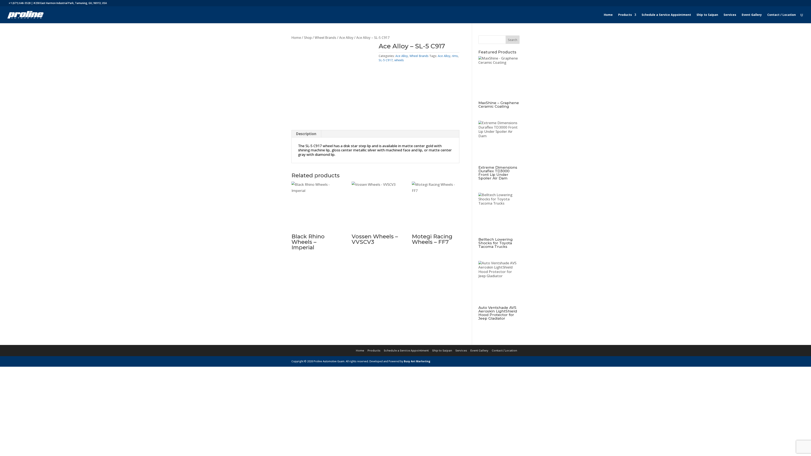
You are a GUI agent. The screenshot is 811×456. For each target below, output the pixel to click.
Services (730, 15)
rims (455, 56)
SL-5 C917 (386, 60)
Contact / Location (781, 15)
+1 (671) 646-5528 (20, 3)
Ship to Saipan (707, 15)
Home (608, 15)
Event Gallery (752, 15)
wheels (399, 60)
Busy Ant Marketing (417, 361)
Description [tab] (306, 133)
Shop (308, 37)
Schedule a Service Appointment (666, 15)
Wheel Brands (325, 37)
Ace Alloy (346, 37)
